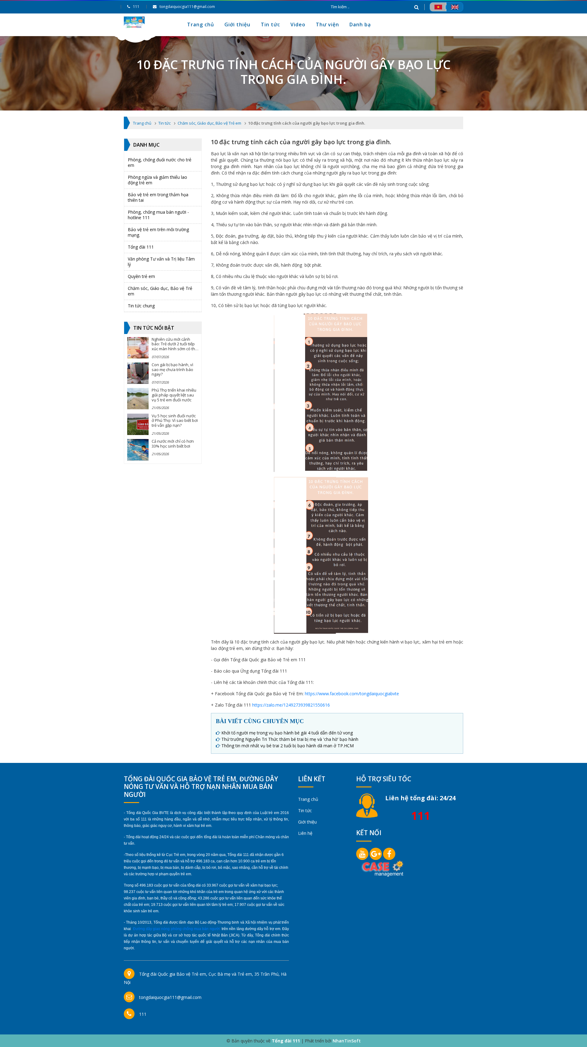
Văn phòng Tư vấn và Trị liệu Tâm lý (161, 261)
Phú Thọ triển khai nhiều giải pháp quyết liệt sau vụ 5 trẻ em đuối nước (174, 394)
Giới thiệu (237, 24)
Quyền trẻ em (141, 276)
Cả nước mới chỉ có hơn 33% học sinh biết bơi (173, 443)
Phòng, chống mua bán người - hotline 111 (158, 214)
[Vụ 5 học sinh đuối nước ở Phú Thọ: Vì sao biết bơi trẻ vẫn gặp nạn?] (138, 424)
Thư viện (327, 24)
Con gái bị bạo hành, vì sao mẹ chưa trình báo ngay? (172, 369)
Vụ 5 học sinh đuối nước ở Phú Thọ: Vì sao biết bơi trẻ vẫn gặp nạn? (175, 420)
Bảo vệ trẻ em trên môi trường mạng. (158, 232)
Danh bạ (360, 24)
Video (297, 24)
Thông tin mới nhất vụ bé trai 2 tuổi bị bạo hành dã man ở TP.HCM (287, 746)
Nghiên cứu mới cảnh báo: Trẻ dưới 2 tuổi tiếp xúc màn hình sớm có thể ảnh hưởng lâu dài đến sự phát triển (174, 348)
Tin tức (270, 24)
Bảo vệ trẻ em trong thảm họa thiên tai (158, 197)
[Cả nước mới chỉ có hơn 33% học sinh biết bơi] (138, 449)
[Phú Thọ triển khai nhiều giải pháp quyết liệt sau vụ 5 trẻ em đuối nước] (138, 398)
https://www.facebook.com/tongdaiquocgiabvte (352, 693)
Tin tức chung (141, 306)
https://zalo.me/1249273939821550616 (291, 705)
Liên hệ (305, 833)
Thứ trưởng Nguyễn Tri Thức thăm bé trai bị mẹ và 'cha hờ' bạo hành (289, 739)
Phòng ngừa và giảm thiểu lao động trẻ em (157, 180)
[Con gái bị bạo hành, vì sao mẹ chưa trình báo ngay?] (138, 373)
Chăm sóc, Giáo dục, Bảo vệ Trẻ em (160, 291)
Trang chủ (200, 24)
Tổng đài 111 (141, 247)
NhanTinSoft (347, 1041)
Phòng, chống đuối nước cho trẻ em (159, 162)
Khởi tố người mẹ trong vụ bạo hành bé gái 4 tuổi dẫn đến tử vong (287, 733)
